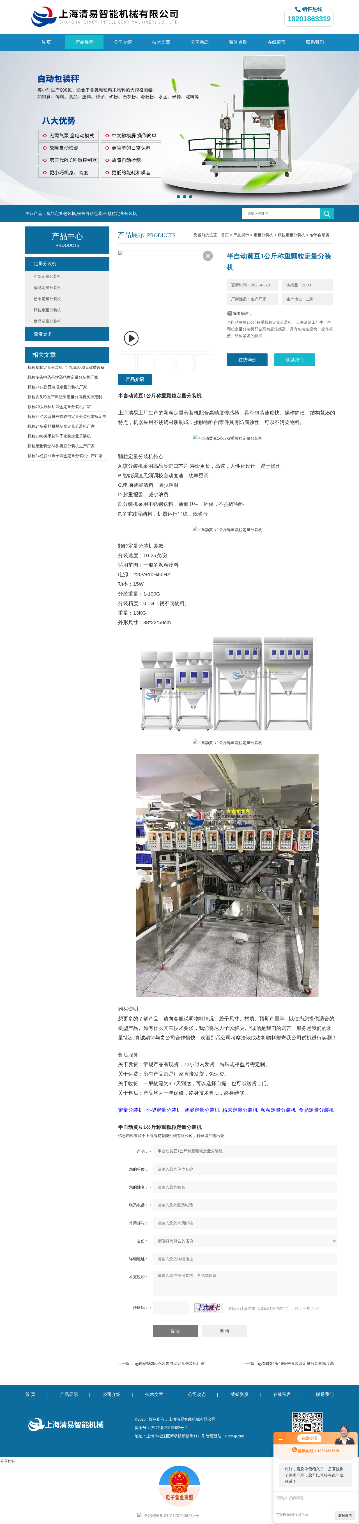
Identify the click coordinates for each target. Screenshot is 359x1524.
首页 (225, 235)
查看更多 (43, 334)
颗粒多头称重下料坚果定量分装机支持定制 (64, 397)
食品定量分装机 (47, 321)
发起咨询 (345, 1515)
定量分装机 (263, 235)
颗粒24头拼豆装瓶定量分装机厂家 (57, 387)
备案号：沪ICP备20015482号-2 (161, 1428)
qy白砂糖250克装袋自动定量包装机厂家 (170, 1363)
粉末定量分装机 (47, 299)
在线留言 (277, 42)
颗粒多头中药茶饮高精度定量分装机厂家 (62, 377)
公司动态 (200, 42)
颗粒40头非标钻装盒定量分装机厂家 (59, 406)
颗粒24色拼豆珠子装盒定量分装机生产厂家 (65, 455)
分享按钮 (8, 1461)
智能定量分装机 (47, 287)
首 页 (46, 42)
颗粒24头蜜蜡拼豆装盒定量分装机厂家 (61, 426)
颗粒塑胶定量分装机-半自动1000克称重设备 (66, 367)
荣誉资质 (238, 42)
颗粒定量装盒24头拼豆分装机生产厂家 (61, 446)
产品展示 (84, 42)
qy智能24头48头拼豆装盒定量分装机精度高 (296, 1363)
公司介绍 (123, 42)
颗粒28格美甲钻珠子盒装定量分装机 (59, 436)
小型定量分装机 (47, 276)
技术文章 (161, 42)
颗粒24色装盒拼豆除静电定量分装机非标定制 (67, 416)
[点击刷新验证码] (208, 1307)
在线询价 (247, 359)
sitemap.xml (234, 1436)
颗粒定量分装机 (291, 235)
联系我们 (315, 42)
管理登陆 (214, 1436)
